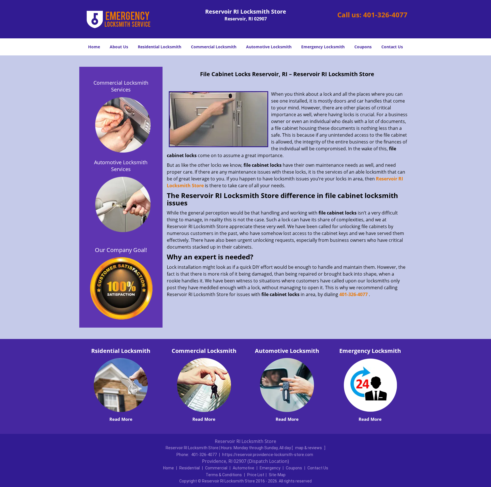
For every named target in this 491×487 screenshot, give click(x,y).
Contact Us (392, 46)
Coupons (363, 46)
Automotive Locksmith (269, 46)
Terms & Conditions (224, 475)
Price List (255, 475)
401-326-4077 (385, 14)
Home (94, 46)
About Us (119, 46)
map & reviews (309, 448)
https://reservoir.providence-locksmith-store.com (267, 454)
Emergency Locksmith (323, 46)
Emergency (270, 468)
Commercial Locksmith (213, 46)
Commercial (216, 468)
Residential (189, 468)
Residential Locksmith (159, 46)
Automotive (243, 468)
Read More (120, 419)
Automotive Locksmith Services (120, 165)
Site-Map (277, 475)
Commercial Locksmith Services (120, 86)
